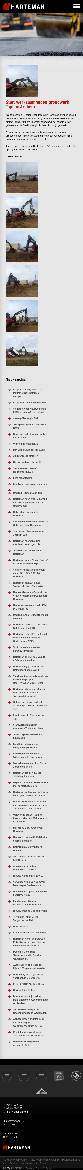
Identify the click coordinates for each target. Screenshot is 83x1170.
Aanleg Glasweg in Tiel (25, 418)
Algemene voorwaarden (15, 1159)
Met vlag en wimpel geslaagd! (29, 450)
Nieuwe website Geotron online (30, 910)
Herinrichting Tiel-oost (25, 990)
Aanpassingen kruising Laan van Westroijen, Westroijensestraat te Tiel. (28, 1022)
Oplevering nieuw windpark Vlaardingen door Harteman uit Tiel (30, 705)
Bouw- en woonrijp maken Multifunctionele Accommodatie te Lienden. (30, 1000)
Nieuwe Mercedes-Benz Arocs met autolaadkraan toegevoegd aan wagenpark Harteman (30, 805)
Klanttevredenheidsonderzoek (29, 932)
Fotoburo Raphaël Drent (38, 1168)
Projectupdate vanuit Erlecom (29, 402)
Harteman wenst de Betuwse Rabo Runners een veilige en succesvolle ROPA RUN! (29, 942)
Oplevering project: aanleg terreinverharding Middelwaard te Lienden (30, 818)
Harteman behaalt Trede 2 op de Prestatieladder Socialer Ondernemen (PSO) (30, 638)
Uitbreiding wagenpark (25, 443)
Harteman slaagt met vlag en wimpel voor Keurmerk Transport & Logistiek (29, 692)
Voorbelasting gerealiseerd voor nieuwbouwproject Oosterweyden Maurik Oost (30, 679)
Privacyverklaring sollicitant (24, 1163)
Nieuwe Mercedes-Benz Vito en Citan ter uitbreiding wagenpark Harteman (30, 596)
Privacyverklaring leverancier (45, 1159)
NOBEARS (17, 1168)
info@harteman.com (17, 1111)
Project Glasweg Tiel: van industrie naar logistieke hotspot (27, 393)
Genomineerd (20, 926)
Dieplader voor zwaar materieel (30, 484)
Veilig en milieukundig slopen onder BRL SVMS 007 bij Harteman (29, 573)
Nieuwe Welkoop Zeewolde (27, 462)
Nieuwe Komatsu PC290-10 (28, 875)
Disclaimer (45, 1163)
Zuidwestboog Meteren (25, 456)
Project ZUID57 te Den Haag (28, 984)
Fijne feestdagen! (22, 478)
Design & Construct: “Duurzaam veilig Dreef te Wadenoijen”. (27, 955)
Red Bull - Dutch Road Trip (27, 493)
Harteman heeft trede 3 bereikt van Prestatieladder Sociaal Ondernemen (30, 502)
